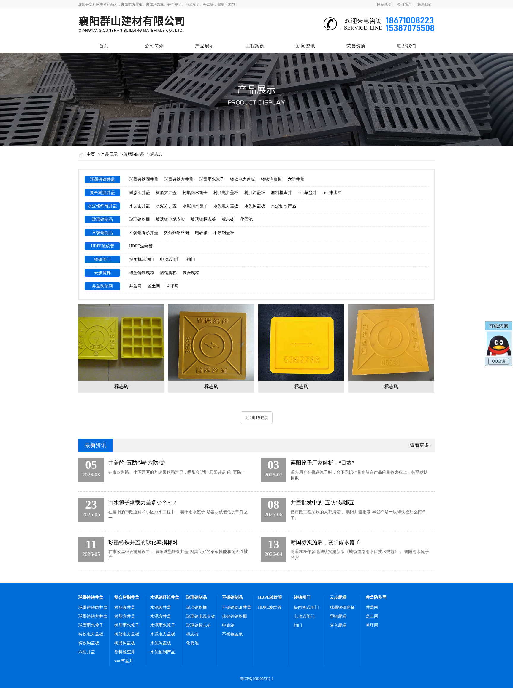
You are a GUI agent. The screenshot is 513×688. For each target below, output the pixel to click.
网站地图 (384, 4)
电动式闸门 (170, 259)
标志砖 (156, 154)
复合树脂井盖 (102, 192)
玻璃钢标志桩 (203, 219)
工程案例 (255, 45)
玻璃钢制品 (134, 154)
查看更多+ (421, 445)
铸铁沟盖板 (271, 179)
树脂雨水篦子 (195, 192)
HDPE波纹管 (102, 246)
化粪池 (246, 219)
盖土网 (154, 286)
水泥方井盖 (166, 206)
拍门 (191, 259)
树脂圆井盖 (139, 192)
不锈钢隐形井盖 (143, 233)
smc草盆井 (307, 192)
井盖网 (135, 286)
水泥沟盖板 (254, 206)
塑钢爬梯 (168, 273)
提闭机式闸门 (141, 259)
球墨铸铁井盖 (102, 179)
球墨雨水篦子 (211, 179)
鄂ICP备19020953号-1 (256, 679)
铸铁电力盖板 (242, 179)
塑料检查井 (281, 192)
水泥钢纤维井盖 (102, 206)
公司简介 (404, 4)
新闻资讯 (305, 45)
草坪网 (172, 286)
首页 (103, 45)
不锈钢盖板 (223, 233)
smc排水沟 (332, 192)
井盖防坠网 (102, 286)
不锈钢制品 (102, 233)
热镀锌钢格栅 (176, 233)
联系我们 (424, 4)
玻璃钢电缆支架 (170, 219)
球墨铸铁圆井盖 (143, 179)
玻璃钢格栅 (139, 219)
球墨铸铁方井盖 (178, 179)
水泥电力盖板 (225, 206)
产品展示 (204, 45)
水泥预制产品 (283, 206)
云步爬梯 (102, 273)
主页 (91, 154)
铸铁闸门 (102, 259)
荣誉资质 (355, 45)
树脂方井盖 (166, 192)
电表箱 (201, 233)
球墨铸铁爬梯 (141, 273)
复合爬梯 (191, 273)
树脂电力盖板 (225, 192)
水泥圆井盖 (139, 206)
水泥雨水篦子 (195, 206)
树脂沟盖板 (254, 192)
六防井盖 (296, 179)
